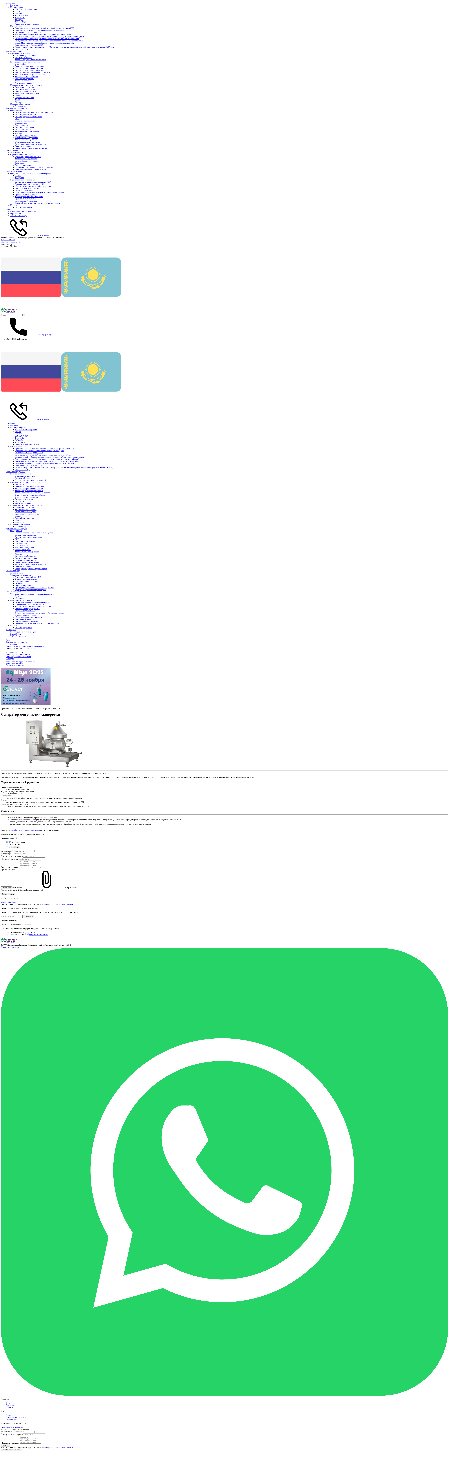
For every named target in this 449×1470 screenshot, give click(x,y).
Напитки (13, 205)
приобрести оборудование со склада (25, 830)
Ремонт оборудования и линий (27, 161)
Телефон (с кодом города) (12, 856)
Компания (5, 853)
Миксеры (18, 133)
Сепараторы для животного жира (28, 117)
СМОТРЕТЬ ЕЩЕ (22, 49)
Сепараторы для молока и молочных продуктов (34, 112)
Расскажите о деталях (10, 867)
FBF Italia (18, 13)
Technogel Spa (20, 22)
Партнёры (10, 1405)
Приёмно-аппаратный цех (20, 53)
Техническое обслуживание (26, 159)
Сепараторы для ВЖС (14, 663)
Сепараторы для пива (23, 207)
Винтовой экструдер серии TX (27, 188)
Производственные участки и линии (25, 62)
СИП (17, 119)
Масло (17, 100)
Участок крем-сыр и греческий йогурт (30, 74)
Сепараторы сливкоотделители (18, 655)
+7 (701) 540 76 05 (8, 240)
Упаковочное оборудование (26, 140)
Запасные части (16, 152)
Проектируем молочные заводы (23, 211)
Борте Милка (15, 214)
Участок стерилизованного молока (29, 70)
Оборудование (16, 110)
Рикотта (18, 176)
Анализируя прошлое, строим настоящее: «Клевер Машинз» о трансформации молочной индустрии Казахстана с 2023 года (64, 47)
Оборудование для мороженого (27, 142)
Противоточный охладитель (26, 201)
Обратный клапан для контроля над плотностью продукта (38, 203)
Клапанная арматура (23, 129)
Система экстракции (23, 146)
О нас (8, 1403)
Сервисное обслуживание (20, 155)
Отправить (5, 1445)
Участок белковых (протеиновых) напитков (32, 72)
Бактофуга (10, 659)
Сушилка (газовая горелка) (25, 195)
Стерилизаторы (21, 106)
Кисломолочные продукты (25, 91)
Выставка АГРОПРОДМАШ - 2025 (29, 32)
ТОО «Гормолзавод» (18, 216)
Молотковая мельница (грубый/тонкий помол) (33, 186)
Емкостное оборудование (25, 121)
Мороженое (19, 102)
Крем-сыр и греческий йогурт (27, 93)
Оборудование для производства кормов (31, 148)
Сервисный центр (13, 150)
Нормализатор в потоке (15, 652)
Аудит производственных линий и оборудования (34, 167)
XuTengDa (19, 20)
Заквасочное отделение (24, 79)
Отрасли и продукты (14, 171)
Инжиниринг (11, 209)
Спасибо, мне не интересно (11, 1450)
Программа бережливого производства (30, 169)
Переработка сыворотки (24, 98)
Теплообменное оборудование (27, 131)
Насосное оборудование (24, 127)
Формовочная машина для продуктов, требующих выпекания (39, 192)
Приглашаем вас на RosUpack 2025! (29, 45)
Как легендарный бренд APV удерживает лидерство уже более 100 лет (43, 34)
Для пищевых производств (16, 108)
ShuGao (18, 11)
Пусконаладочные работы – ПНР (28, 157)
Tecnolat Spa (20, 18)
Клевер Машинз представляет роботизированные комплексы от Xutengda (44, 43)
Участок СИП (20, 64)
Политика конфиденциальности (14, 1427)
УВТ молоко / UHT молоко (25, 89)
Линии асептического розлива (27, 24)
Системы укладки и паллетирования (29, 66)
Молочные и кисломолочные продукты (26, 85)
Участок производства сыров (26, 77)
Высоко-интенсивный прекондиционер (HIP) (33, 182)
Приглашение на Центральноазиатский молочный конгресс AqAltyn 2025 (44, 28)
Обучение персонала (23, 165)
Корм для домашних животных (22, 180)
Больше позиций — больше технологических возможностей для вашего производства (49, 37)
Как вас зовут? (7, 851)
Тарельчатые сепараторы (15, 665)
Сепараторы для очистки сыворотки (20, 661)
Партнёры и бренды (18, 7)
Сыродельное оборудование (26, 136)
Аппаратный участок (23, 58)
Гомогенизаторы (21, 125)
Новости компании (18, 26)
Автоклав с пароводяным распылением (31, 144)
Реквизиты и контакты (10, 947)
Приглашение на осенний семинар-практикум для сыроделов (39, 30)
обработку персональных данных (59, 904)
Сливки (18, 96)
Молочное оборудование (15, 51)
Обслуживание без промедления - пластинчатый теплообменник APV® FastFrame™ (49, 41)
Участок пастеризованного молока (29, 68)
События (9, 1407)
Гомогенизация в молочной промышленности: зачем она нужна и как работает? (47, 39)
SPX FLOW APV (22, 16)
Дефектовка (19, 163)
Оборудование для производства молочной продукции (32, 174)
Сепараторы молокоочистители (18, 657)
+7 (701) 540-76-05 (8, 902)
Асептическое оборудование (26, 138)
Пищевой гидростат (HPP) (25, 190)
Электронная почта (9, 859)
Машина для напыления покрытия (29, 197)
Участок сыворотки (23, 81)
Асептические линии (23, 83)
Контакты (14, 5)
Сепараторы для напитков (25, 115)
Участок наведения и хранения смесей (30, 60)
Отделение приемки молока (26, 56)
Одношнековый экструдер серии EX (29, 184)
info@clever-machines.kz (10, 242)
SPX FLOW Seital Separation (26, 9)
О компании (10, 3)
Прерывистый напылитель (25, 199)
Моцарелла (19, 178)
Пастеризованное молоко (25, 87)
